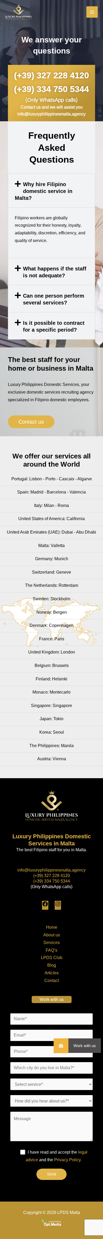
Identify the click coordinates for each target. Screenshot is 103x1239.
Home (51, 927)
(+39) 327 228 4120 (51, 75)
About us (51, 935)
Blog (51, 965)
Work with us (84, 1045)
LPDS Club (51, 957)
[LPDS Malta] (18, 12)
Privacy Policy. (68, 1160)
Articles (52, 973)
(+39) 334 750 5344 (51, 89)
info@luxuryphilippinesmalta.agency (51, 870)
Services (51, 942)
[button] (51, 190)
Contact (51, 980)
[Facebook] (45, 905)
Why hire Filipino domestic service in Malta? (43, 191)
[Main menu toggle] (92, 12)
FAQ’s (51, 950)
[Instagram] (58, 905)
